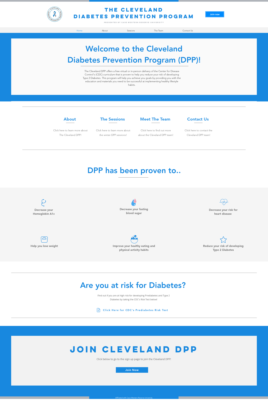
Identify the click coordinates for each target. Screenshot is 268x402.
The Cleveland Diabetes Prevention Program (134, 13)
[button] (130, 30)
